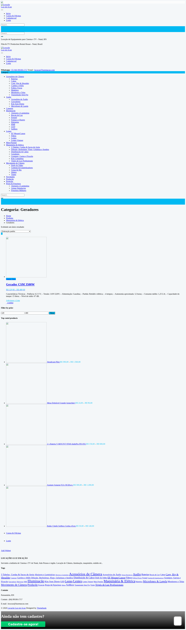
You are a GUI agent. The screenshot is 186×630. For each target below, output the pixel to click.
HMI (13, 124)
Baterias (14, 79)
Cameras (9, 108)
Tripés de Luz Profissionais (22, 161)
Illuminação (10, 111)
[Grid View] (2, 234)
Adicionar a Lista (13, 300)
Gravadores (15, 102)
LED (13, 127)
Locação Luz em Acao (17, 608)
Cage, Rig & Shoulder (20, 83)
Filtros (13, 136)
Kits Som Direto (17, 104)
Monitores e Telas (18, 92)
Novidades (10, 177)
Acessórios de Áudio (19, 99)
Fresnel (14, 117)
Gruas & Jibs (16, 170)
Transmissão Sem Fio (19, 95)
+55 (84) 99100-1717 (19, 70)
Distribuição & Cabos (19, 152)
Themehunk (41, 608)
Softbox (14, 129)
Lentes (8, 131)
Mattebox (15, 90)
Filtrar (52, 313)
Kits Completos (17, 159)
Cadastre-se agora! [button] (23, 624)
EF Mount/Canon (18, 133)
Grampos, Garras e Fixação (22, 156)
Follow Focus (16, 88)
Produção (10, 179)
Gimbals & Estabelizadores (22, 168)
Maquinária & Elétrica (15, 145)
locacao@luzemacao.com (44, 70)
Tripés (13, 174)
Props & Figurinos (13, 184)
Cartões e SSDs (17, 86)
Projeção (9, 181)
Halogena (15, 122)
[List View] (3, 234)
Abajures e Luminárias (20, 113)
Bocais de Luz (17, 115)
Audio (8, 97)
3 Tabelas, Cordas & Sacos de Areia (25, 147)
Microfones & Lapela (19, 106)
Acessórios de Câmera (15, 76)
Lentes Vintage (17, 140)
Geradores (15, 154)
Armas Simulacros (18, 188)
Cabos (13, 81)
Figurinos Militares (18, 190)
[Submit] (2, 36)
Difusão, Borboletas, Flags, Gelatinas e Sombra (30, 149)
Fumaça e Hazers (18, 120)
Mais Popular (11, 143)
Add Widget (6, 550)
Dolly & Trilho (17, 165)
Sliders (14, 172)
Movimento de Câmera (15, 163)
